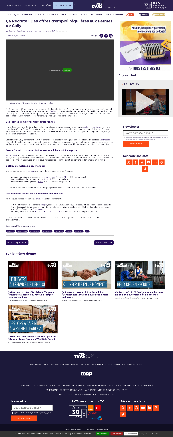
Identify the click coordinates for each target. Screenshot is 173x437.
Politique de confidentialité (85, 394)
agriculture (10, 231)
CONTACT (122, 390)
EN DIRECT (26, 385)
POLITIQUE (13, 15)
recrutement (78, 231)
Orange (160, 5)
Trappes (43, 205)
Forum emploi (47, 231)
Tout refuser (116, 434)
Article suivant (102, 242)
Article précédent (19, 242)
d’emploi (30, 171)
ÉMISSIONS (52, 390)
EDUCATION (87, 15)
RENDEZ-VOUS (14, 5)
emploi (39, 199)
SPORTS (73, 15)
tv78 (87, 231)
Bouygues (162, 7)
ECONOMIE (27, 15)
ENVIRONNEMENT (114, 15)
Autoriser (67, 70)
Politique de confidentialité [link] (149, 434)
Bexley (40, 182)
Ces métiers (105, 140)
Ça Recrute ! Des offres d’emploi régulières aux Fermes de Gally (32, 31)
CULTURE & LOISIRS (56, 15)
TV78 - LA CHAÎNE (86, 390)
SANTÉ (99, 15)
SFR (154, 5)
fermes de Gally (34, 231)
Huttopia (48, 179)
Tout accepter (102, 434)
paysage (68, 231)
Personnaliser (131, 434)
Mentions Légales (66, 394)
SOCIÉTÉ (39, 15)
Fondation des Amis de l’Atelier (56, 177)
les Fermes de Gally (91, 127)
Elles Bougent (39, 209)
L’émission (53, 111)
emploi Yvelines (22, 231)
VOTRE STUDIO (63, 5)
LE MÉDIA (47, 5)
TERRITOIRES (31, 5)
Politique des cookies (105, 394)
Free (155, 7)
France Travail (11, 155)
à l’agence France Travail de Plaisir (49, 211)
